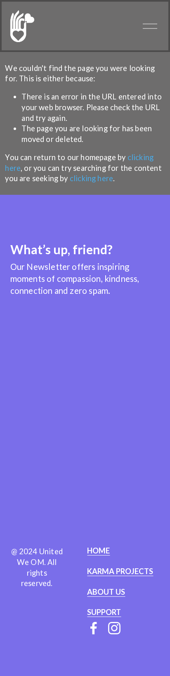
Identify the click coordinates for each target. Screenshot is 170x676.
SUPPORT (104, 612)
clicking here (91, 178)
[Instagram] (114, 628)
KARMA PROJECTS (120, 571)
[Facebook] (93, 628)
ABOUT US (106, 592)
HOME (98, 550)
